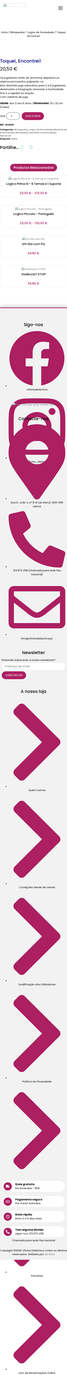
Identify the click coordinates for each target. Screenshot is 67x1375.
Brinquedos (17, 32)
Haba (14, 138)
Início (4, 32)
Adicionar (32, 116)
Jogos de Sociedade (40, 32)
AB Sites (49, 1254)
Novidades (21, 132)
